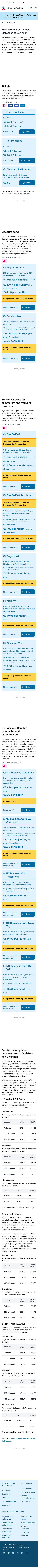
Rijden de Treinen (19, 1545)
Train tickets (25, 1502)
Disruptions (6, 1498)
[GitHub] (27, 1553)
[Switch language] (31, 8)
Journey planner (27, 1488)
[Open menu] (35, 8)
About (5, 1547)
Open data (12, 1547)
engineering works (16, 2)
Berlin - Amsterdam (28, 1523)
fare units (18, 1207)
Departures (6, 1494)
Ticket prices (10, 22)
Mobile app (6, 1490)
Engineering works (9, 1501)
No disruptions (6, 2)
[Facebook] (9, 1553)
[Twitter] (4, 1553)
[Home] (3, 22)
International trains (28, 1492)
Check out (26, 307)
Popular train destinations (13, 1512)
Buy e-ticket (25, 132)
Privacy (20, 1547)
